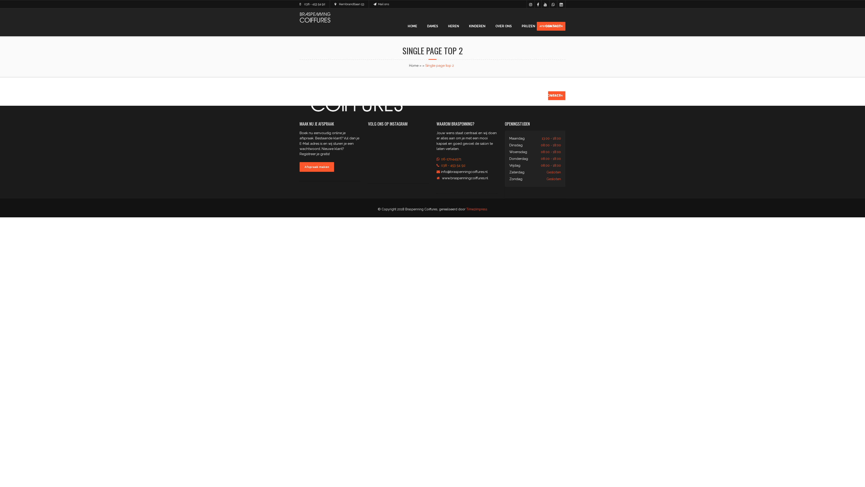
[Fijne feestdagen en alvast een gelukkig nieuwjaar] (418, 150)
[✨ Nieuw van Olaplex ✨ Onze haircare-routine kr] (398, 150)
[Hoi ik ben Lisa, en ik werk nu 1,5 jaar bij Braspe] (378, 150)
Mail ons (383, 4)
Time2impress (476, 209)
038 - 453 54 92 (314, 4)
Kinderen (477, 26)
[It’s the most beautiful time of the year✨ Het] (418, 162)
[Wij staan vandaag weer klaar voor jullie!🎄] (378, 162)
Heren (453, 26)
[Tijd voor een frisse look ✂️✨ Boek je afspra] (378, 138)
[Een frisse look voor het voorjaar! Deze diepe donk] (398, 138)
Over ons (503, 26)
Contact (553, 26)
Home (412, 26)
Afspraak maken (317, 167)
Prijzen (528, 26)
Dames (432, 26)
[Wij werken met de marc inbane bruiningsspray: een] (398, 162)
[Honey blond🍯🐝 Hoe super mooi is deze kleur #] (418, 138)
